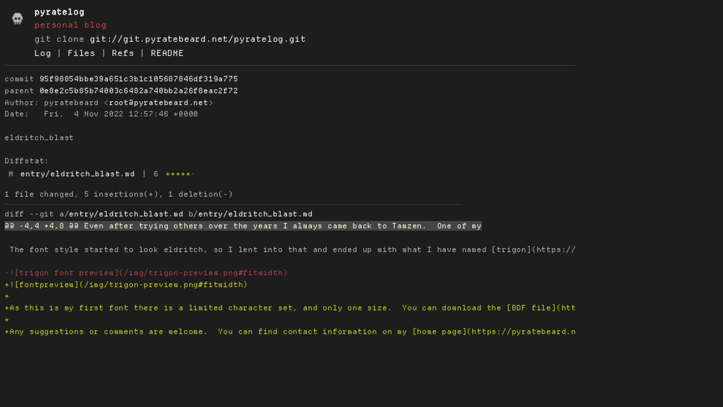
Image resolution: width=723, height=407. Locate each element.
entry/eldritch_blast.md (77, 174)
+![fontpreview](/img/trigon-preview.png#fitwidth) (126, 284)
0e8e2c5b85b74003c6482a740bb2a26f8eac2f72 (139, 91)
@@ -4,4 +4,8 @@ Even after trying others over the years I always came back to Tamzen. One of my (243, 226)
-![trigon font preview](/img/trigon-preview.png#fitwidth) (146, 273)
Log (42, 53)
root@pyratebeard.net (158, 102)
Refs (123, 53)
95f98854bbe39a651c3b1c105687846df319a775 (139, 79)
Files (81, 53)
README (167, 53)
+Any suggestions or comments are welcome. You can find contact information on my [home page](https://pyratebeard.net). (300, 331)
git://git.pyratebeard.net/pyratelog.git (198, 39)
